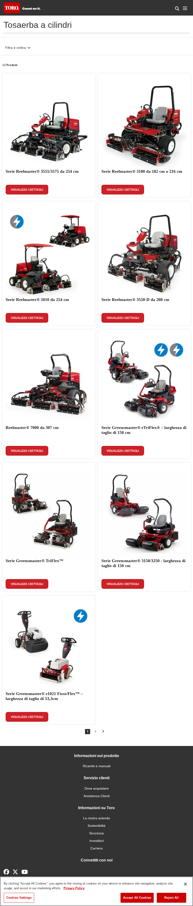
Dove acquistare (96, 788)
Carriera (96, 848)
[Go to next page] (103, 731)
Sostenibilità (96, 826)
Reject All (171, 897)
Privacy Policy (74, 888)
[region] (96, 891)
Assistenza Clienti (97, 796)
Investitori (96, 841)
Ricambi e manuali (96, 766)
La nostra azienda (96, 818)
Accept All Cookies (137, 897)
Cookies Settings (19, 897)
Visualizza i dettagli (27, 189)
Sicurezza (96, 833)
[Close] (185, 884)
